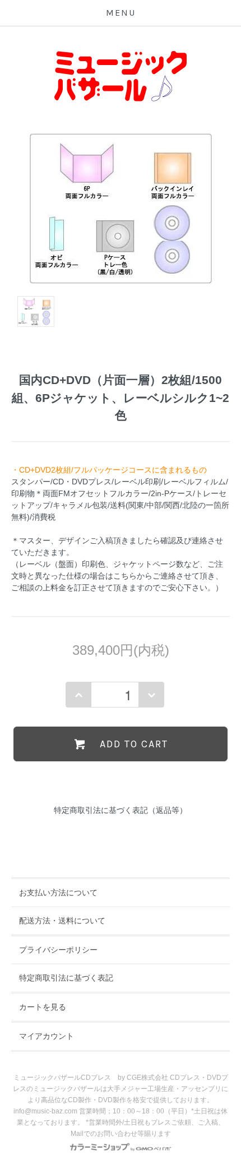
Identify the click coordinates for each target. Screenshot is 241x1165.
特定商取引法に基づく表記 (66, 977)
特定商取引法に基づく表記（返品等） (120, 810)
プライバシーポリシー (58, 949)
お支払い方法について (58, 892)
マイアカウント (46, 1036)
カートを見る (42, 1006)
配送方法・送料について (62, 920)
